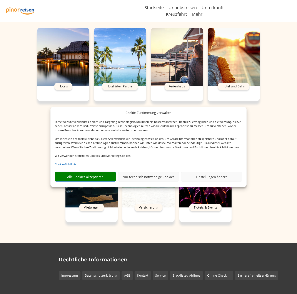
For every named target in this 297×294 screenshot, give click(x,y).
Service (160, 275)
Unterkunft (213, 8)
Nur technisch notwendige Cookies (148, 177)
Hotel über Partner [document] (120, 86)
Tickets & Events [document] (205, 207)
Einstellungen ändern (211, 177)
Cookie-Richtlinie (65, 164)
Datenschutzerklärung (101, 275)
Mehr (197, 15)
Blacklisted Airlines (186, 275)
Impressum (69, 275)
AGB (127, 275)
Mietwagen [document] (91, 207)
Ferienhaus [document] (177, 86)
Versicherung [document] (148, 207)
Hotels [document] (63, 86)
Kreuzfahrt (176, 15)
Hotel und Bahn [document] (233, 86)
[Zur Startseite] (20, 10)
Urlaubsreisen (183, 8)
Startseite (154, 8)
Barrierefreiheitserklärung (256, 275)
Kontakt (142, 275)
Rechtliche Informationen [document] (93, 260)
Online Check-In (218, 275)
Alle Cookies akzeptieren (85, 177)
